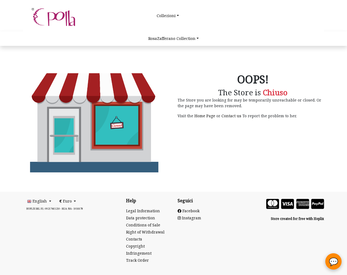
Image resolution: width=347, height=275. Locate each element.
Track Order (137, 260)
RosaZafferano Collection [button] (171, 39)
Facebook (190, 211)
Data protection (140, 218)
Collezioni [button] (166, 16)
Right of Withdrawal (145, 232)
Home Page (204, 116)
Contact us (231, 116)
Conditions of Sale (143, 225)
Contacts (134, 239)
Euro (66, 201)
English (39, 201)
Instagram (191, 218)
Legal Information (143, 211)
